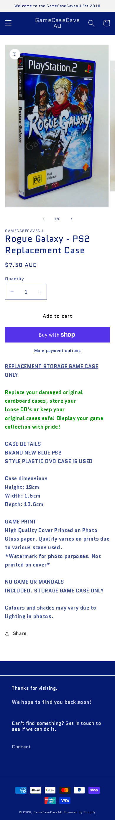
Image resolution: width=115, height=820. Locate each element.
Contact (21, 746)
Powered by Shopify (80, 812)
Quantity (14, 279)
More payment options (57, 350)
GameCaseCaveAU (48, 812)
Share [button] (20, 633)
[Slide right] (71, 219)
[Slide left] (43, 219)
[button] (8, 23)
